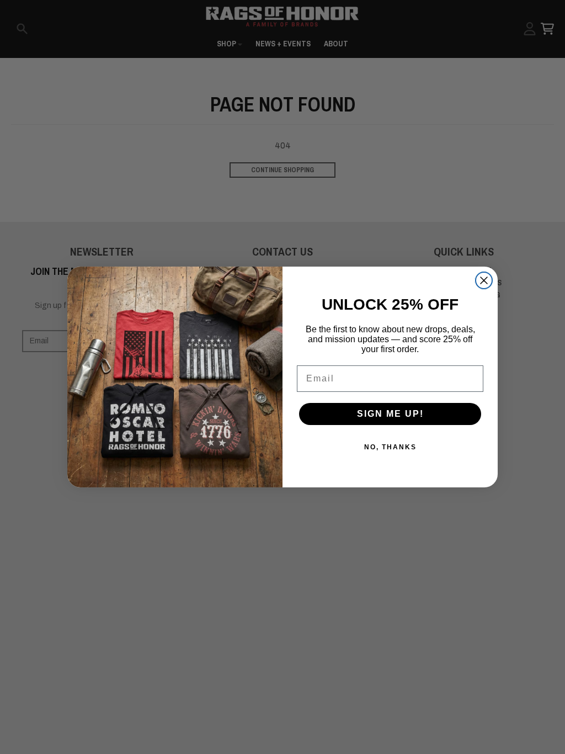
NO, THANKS (390, 447)
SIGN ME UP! (390, 413)
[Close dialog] (484, 280)
